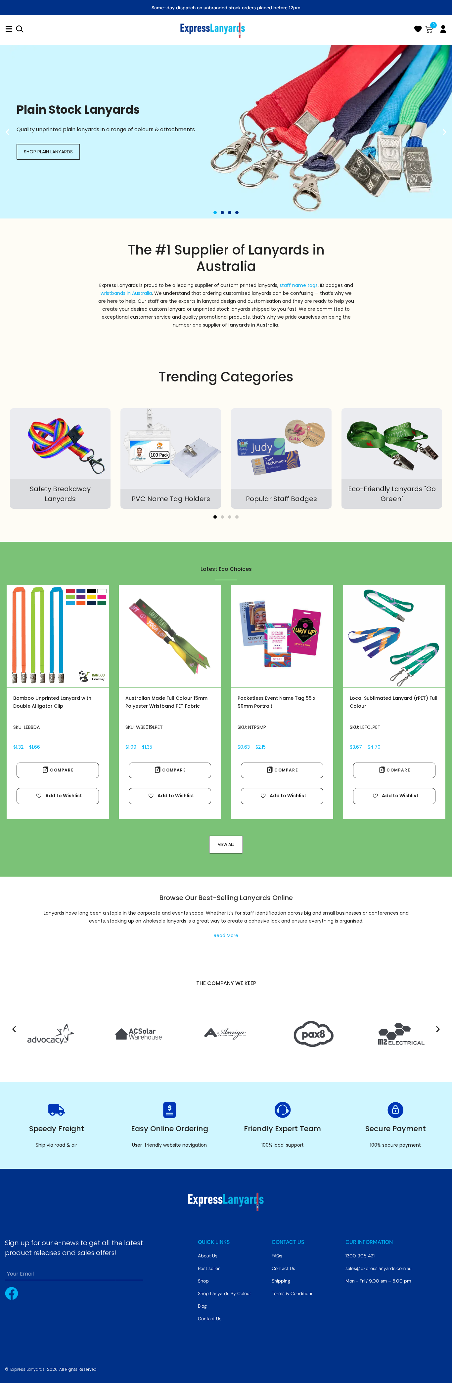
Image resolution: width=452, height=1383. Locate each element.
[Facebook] (11, 1293)
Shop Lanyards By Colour (224, 1293)
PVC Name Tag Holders (171, 498)
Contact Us (209, 1319)
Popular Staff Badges (281, 498)
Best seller (209, 1268)
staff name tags (299, 285)
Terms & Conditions (292, 1293)
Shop (203, 1281)
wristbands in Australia (126, 293)
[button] (7, 132)
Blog (202, 1306)
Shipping (281, 1281)
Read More (226, 935)
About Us (207, 1256)
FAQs (277, 1256)
